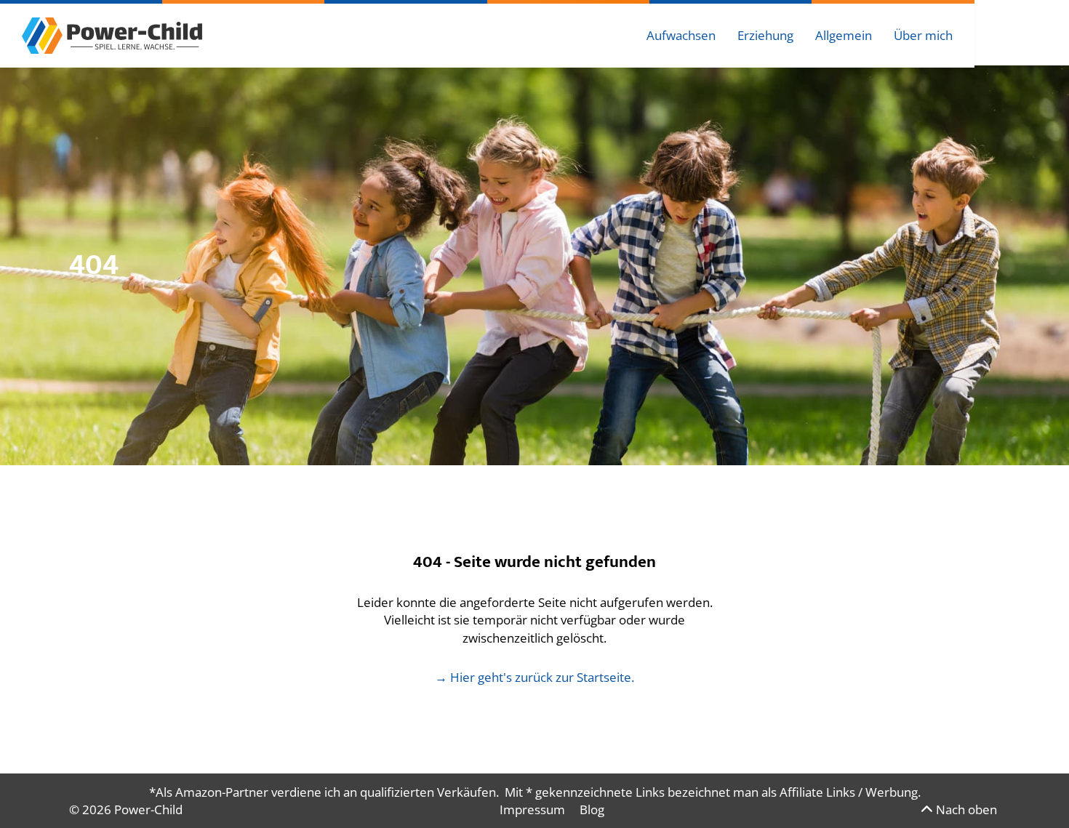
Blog (592, 809)
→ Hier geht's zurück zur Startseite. (534, 677)
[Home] (112, 34)
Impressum (532, 809)
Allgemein (843, 35)
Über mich (923, 35)
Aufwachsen (681, 35)
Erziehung (765, 35)
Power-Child (148, 809)
